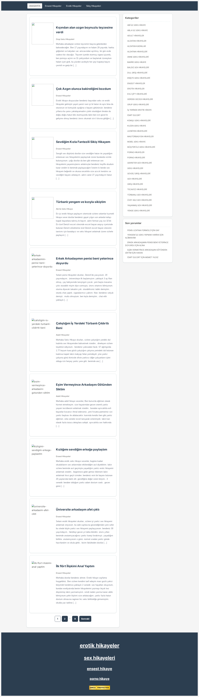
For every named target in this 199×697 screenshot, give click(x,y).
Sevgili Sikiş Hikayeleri (138, 173)
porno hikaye (99, 679)
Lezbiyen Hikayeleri (137, 131)
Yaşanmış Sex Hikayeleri (139, 205)
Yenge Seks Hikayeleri (138, 210)
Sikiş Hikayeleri (93, 6)
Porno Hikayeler (135, 152)
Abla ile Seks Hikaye (137, 30)
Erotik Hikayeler (73, 6)
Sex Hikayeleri (134, 179)
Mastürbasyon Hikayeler (140, 136)
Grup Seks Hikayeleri (65, 39)
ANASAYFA (34, 6)
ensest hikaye (99, 668)
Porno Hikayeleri (136, 157)
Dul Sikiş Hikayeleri (137, 73)
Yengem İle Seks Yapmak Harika (143, 235)
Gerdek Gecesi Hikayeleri (140, 99)
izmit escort (134, 115)
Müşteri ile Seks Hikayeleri (141, 147)
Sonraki (85, 618)
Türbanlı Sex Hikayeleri (139, 195)
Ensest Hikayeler (53, 6)
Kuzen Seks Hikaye (136, 126)
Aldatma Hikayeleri (137, 51)
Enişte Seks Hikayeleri (138, 78)
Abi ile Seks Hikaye (64, 209)
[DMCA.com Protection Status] (99, 689)
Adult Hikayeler (62, 335)
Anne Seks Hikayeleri (138, 57)
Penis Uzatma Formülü (139, 230)
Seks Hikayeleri (135, 168)
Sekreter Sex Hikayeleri (139, 163)
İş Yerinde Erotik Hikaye (139, 110)
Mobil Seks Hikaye (136, 142)
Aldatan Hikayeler (136, 41)
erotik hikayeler (99, 645)
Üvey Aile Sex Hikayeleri (139, 200)
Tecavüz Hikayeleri (137, 189)
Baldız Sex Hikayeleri (138, 67)
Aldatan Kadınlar (136, 46)
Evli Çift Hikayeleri (137, 94)
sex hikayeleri (99, 658)
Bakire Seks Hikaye (136, 62)
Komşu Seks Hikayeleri (138, 120)
